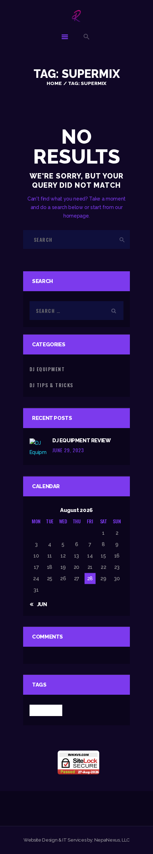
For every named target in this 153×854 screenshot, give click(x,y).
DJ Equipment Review (81, 440)
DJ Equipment (47, 369)
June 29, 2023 (68, 450)
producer (45, 710)
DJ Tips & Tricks (51, 385)
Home (54, 83)
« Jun (39, 604)
